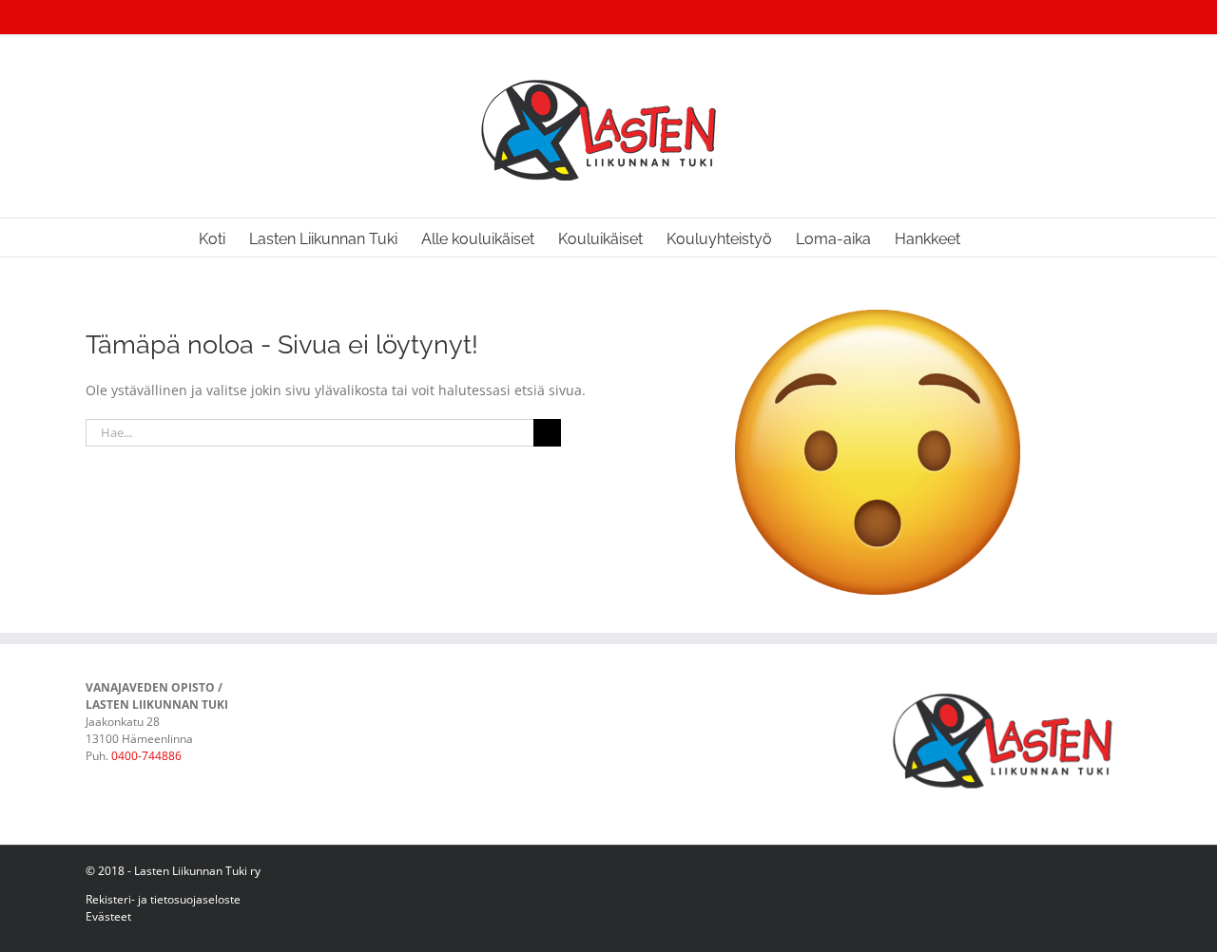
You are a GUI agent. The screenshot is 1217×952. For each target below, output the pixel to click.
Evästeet (108, 916)
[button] (989, 238)
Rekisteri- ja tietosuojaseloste (163, 899)
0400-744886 (146, 756)
